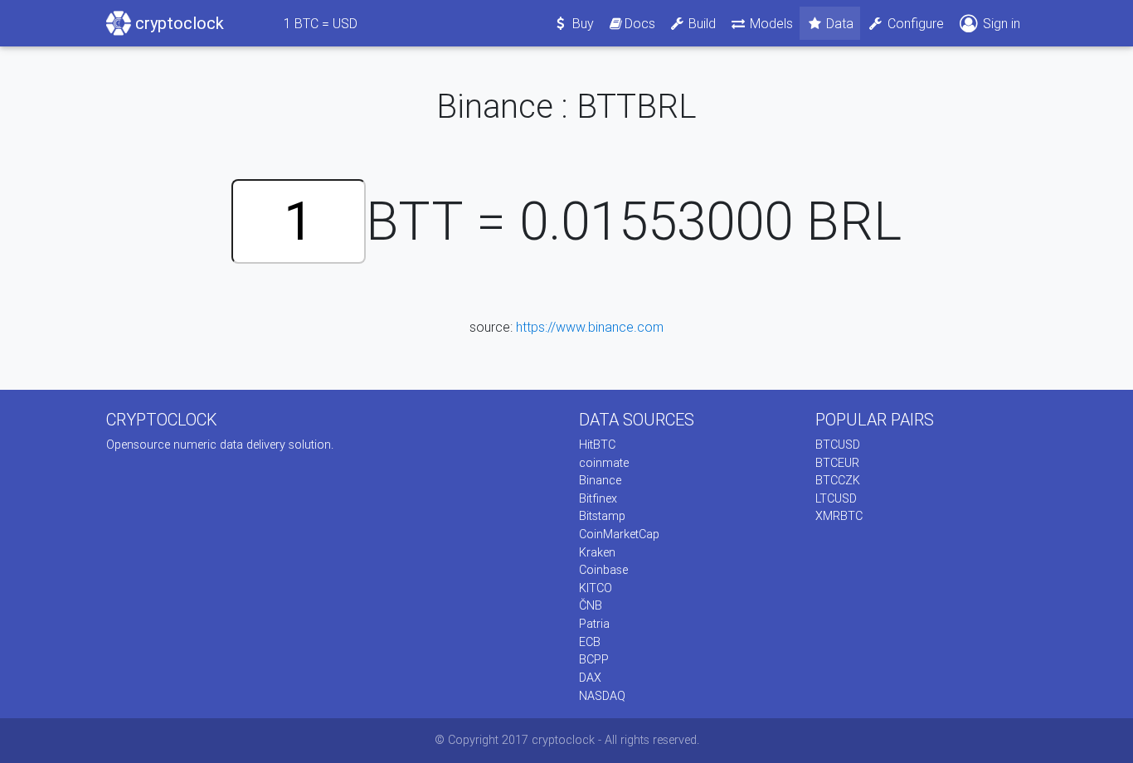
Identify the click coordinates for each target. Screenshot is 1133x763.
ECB (590, 641)
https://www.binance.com (590, 326)
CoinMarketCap (619, 534)
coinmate (604, 462)
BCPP (594, 659)
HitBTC (597, 444)
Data (838, 23)
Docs (640, 23)
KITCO (595, 588)
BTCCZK (837, 480)
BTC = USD (320, 23)
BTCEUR (837, 462)
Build (700, 23)
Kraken (597, 552)
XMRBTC (839, 515)
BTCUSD (837, 444)
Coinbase (603, 569)
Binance (600, 480)
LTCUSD (836, 498)
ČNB (590, 605)
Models (769, 23)
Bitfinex (598, 498)
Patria (594, 623)
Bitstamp (602, 515)
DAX (590, 677)
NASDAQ (602, 695)
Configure (914, 23)
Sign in (1000, 23)
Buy (581, 23)
